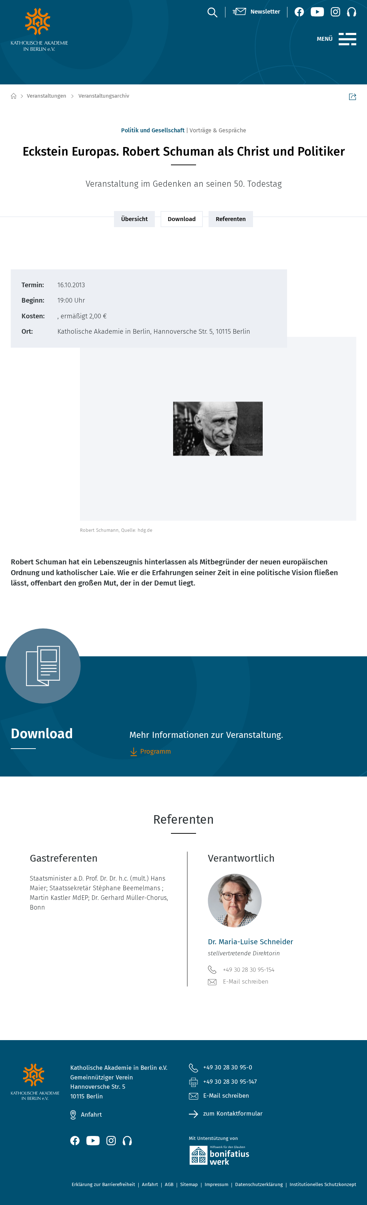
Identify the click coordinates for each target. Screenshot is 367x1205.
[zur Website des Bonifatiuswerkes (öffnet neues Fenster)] (243, 1156)
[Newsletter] (256, 12)
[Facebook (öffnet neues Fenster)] (299, 11)
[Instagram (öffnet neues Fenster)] (335, 11)
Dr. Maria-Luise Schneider (250, 941)
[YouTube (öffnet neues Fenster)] (317, 11)
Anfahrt (91, 1114)
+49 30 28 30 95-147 (230, 1082)
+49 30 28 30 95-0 (227, 1067)
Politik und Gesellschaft (153, 130)
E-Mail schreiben (245, 981)
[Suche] (212, 12)
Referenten (231, 219)
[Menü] (347, 39)
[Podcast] (351, 11)
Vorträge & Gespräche (218, 130)
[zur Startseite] (50, 29)
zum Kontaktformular (233, 1113)
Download (182, 219)
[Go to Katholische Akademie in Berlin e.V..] (13, 96)
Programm (155, 751)
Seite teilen (352, 96)
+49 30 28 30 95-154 (249, 970)
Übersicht (134, 219)
